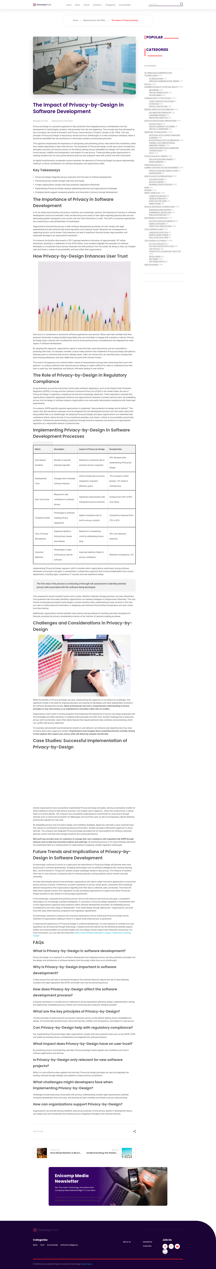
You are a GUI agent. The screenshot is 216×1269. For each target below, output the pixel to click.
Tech (151, 153)
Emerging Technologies (155, 132)
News (146, 188)
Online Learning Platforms (162, 126)
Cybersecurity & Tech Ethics (62, 121)
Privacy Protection (158, 106)
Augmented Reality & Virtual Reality (161, 87)
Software (153, 259)
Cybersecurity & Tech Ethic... (95, 20)
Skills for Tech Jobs (158, 237)
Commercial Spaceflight (160, 212)
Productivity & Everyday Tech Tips (165, 251)
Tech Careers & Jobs (153, 229)
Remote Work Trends (158, 235)
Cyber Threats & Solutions (161, 101)
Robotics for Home (158, 201)
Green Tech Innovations (160, 226)
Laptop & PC (154, 249)
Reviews (148, 190)
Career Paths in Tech (158, 232)
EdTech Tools (155, 124)
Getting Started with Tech (161, 246)
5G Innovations (156, 79)
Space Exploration (157, 215)
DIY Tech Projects (157, 244)
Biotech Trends (156, 182)
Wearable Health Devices (160, 184)
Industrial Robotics (158, 118)
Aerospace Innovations (160, 210)
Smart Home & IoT (152, 193)
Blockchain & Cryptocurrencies (164, 140)
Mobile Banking (156, 162)
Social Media (155, 256)
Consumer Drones (157, 115)
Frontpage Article (153, 165)
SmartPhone (155, 204)
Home (75, 20)
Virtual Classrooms (158, 129)
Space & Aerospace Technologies (159, 207)
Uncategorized (151, 265)
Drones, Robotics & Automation (159, 109)
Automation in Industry (160, 113)
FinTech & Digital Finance (156, 156)
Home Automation (157, 198)
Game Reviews (155, 173)
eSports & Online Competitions (163, 171)
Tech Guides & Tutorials (155, 241)
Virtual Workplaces (158, 92)
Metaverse (154, 90)
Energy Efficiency (157, 224)
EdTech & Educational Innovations (160, 121)
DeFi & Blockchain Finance (161, 159)
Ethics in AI (154, 104)
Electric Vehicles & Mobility (162, 221)
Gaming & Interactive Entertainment (161, 168)
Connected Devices (157, 196)
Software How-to (157, 261)
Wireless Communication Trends (164, 81)
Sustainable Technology (156, 218)
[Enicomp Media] (42, 4)
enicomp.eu (86, 1264)
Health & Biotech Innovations (158, 176)
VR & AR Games (155, 95)
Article (147, 84)
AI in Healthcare (156, 179)
